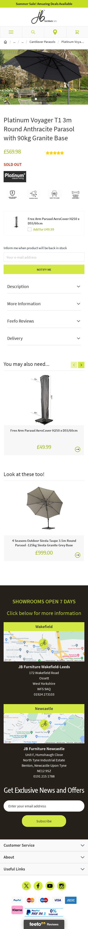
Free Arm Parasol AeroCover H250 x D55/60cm (53, 221)
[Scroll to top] (83, 899)
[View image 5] (52, 99)
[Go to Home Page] (5, 42)
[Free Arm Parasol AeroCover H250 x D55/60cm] (44, 400)
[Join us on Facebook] (38, 885)
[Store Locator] (55, 32)
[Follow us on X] (26, 885)
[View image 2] (40, 99)
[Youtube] (49, 885)
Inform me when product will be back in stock (35, 248)
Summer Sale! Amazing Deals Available (44, 4)
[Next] (81, 365)
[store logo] (44, 17)
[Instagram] (61, 885)
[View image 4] (48, 99)
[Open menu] (11, 32)
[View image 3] (44, 99)
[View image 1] (36, 99)
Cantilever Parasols (42, 42)
